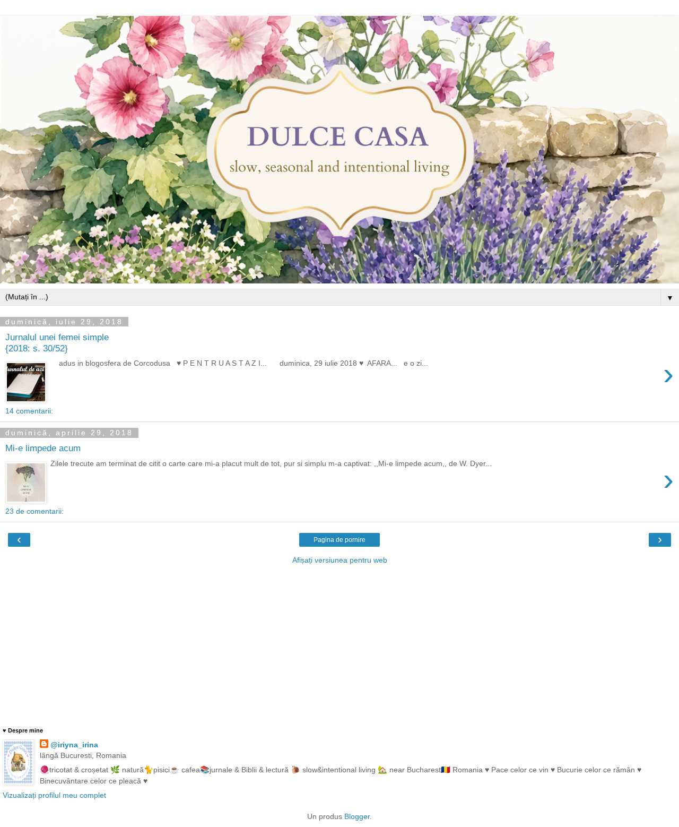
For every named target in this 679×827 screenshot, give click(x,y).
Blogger (357, 816)
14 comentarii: (29, 411)
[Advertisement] (339, 645)
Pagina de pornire (339, 540)
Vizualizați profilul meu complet (54, 795)
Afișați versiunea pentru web (339, 560)
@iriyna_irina (74, 744)
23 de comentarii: (34, 511)
